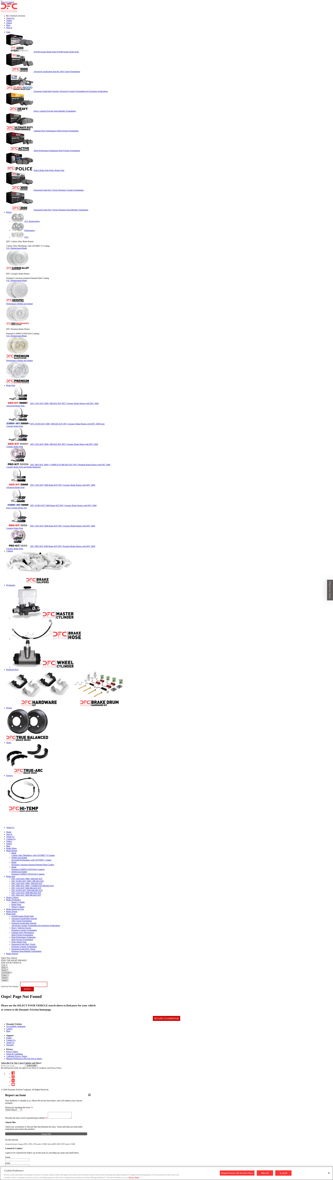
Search (4, 978)
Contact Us (10, 1040)
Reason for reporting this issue (19, 1107)
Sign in (9, 28)
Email (7, 1163)
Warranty (10, 1045)
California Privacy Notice (16, 1056)
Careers (9, 1029)
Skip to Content (7, 2)
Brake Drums (11, 911)
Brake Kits (10, 876)
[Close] (89, 1094)
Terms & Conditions (14, 1054)
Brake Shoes (11, 848)
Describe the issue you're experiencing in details (26, 1118)
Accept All (283, 1173)
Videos (9, 20)
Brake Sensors (12, 954)
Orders (9, 23)
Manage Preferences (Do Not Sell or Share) (24, 1059)
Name (7, 1157)
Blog (8, 25)
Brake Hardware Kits (15, 909)
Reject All (264, 1173)
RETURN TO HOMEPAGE (166, 1018)
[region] (166, 1173)
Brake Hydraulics (13, 900)
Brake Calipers (12, 897)
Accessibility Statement (15, 1026)
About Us (10, 18)
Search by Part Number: (10, 986)
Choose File (46, 1134)
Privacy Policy (12, 1052)
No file (8, 1140)
